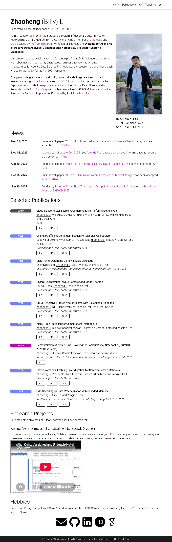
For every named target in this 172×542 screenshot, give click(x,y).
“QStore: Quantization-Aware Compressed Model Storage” (99, 175)
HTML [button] (52, 228)
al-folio (99, 539)
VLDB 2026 (63, 145)
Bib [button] (40, 228)
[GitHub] (74, 522)
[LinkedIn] (87, 522)
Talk (64, 156)
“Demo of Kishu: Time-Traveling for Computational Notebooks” (91, 186)
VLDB (21, 236)
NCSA (30, 70)
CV (141, 4)
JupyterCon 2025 (70, 152)
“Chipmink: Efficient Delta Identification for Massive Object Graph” (103, 141)
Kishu (54, 156)
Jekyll (88, 539)
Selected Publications (35, 200)
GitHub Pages (124, 539)
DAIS (13, 43)
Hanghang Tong (82, 93)
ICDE (21, 261)
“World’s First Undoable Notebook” (107, 152)
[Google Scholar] (112, 522)
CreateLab (96, 39)
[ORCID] (100, 522)
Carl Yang (41, 89)
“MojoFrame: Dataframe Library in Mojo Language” (94, 163)
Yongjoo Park (45, 43)
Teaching (150, 4)
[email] (61, 522)
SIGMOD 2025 (61, 190)
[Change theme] (159, 3)
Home (117, 4)
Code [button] (64, 253)
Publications (129, 4)
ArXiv (21, 211)
